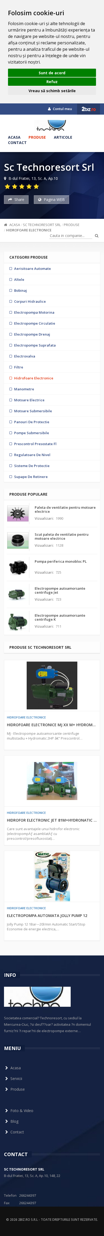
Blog (14, 1121)
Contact (17, 142)
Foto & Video (21, 1110)
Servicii (16, 1078)
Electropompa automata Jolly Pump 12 (47, 915)
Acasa (14, 137)
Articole (63, 137)
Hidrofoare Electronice (28, 230)
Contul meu (62, 108)
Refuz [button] (52, 81)
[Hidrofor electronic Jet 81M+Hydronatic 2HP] (52, 781)
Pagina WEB (54, 199)
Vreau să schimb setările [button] (52, 90)
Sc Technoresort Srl (42, 224)
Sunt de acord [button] (52, 72)
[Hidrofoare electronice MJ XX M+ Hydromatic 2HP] (52, 685)
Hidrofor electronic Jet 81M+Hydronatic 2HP (52, 820)
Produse (37, 137)
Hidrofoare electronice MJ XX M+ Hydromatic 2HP (52, 724)
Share (18, 199)
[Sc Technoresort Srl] (52, 125)
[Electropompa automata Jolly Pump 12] (52, 876)
